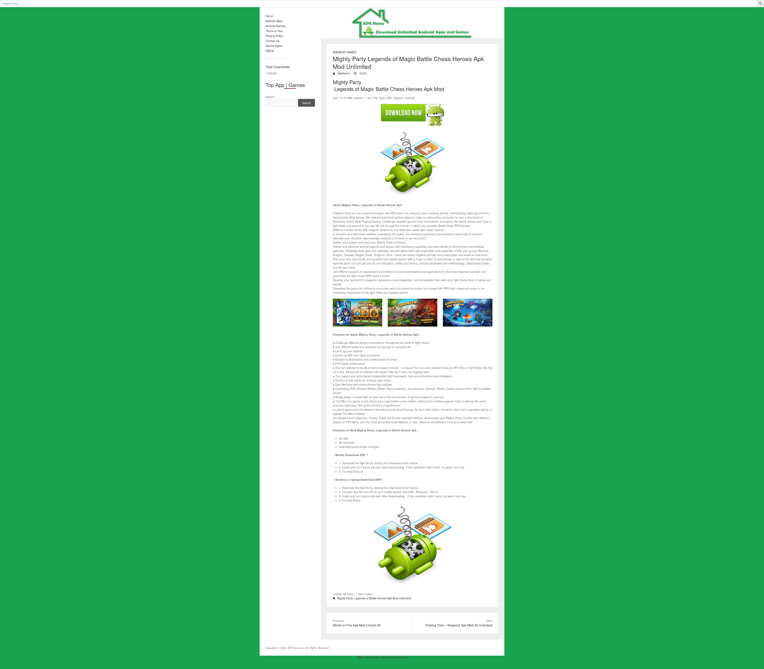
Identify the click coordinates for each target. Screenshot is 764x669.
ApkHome (343, 73)
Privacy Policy (274, 36)
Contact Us (273, 41)
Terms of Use (274, 31)
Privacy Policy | (372, 657)
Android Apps (274, 21)
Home (269, 16)
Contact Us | (402, 657)
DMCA (270, 51)
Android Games (275, 26)
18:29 (362, 73)
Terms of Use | (388, 657)
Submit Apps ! (274, 46)
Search (270, 97)
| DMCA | (360, 657)
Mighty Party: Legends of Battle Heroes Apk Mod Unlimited (374, 598)
